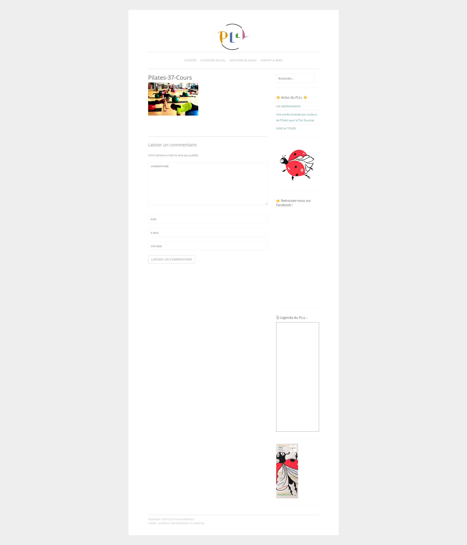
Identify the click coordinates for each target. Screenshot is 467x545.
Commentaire (160, 166)
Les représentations (288, 106)
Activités (191, 60)
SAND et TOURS (286, 128)
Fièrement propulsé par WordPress (171, 519)
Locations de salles (243, 60)
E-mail (155, 232)
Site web (156, 246)
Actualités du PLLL (213, 60)
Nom (154, 219)
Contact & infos (271, 60)
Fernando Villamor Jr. (190, 523)
